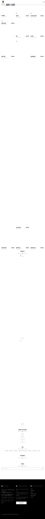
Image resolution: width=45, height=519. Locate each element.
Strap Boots (4, 247)
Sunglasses (33, 247)
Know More (21, 502)
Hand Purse (3, 23)
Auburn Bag (33, 56)
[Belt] (22, 27)
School (32, 492)
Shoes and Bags (18, 17)
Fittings (3, 15)
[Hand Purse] (2, 21)
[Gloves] (37, 27)
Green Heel (18, 247)
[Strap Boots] (7, 239)
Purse (17, 15)
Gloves (32, 36)
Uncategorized (3, 16)
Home (32, 488)
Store (22, 440)
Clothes (22, 433)
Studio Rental (33, 495)
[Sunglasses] (37, 239)
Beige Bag (3, 56)
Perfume (30, 450)
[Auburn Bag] (37, 48)
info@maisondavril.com (6, 492)
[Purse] (17, 14)
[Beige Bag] (7, 48)
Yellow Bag (18, 227)
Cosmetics (22, 434)
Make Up (25, 450)
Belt (17, 36)
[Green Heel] (22, 239)
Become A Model (33, 493)
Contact (32, 496)
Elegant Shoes (34, 15)
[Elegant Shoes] (31, 14)
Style (39, 450)
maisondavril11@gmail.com (7, 494)
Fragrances (22, 436)
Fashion (16, 450)
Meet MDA (32, 490)
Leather (22, 437)
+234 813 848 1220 (8, 495)
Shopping (34, 450)
